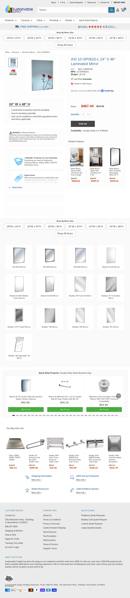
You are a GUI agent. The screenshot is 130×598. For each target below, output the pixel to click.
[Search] (111, 10)
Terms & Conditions (52, 520)
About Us (47, 515)
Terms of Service (50, 544)
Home (7, 52)
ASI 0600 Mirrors (49, 267)
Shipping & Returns (14, 531)
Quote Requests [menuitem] (76, 2)
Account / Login (12, 547)
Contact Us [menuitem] (104, 2)
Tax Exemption (49, 536)
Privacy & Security (51, 524)
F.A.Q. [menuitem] (62, 2)
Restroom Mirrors (28, 52)
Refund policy (49, 540)
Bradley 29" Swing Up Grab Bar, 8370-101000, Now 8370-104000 (34, 459)
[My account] (117, 10)
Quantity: (75, 114)
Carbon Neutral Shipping (54, 528)
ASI (72, 69)
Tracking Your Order (14, 543)
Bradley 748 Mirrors (50, 327)
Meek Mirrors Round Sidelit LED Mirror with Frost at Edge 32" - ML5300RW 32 (76, 172)
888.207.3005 (11, 526)
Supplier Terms (50, 548)
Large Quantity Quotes (91, 528)
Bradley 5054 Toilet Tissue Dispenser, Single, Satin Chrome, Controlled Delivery (54, 459)
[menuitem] (119, 2)
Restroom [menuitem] (9, 20)
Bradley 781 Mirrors (111, 327)
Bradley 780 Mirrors (80, 327)
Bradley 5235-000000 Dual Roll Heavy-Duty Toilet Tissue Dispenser (75, 459)
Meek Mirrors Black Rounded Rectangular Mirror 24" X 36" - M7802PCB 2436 (115, 172)
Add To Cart (26, 409)
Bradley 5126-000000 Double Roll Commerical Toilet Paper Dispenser (95, 459)
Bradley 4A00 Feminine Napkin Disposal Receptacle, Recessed (115, 459)
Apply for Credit (12, 539)
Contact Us (10, 515)
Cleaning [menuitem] (25, 20)
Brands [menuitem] (68, 20)
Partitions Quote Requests (93, 515)
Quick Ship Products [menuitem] (88, 20)
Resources (91, 2)
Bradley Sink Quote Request (94, 520)
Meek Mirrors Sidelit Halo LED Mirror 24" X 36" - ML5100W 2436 (96, 172)
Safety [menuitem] (39, 20)
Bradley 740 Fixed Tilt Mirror (80, 296)
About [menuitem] (53, 2)
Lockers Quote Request (91, 524)
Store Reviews (49, 532)
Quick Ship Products (49, 373)
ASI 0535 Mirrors (19, 267)
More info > (36, 480)
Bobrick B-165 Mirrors (111, 267)
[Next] (118, 395)
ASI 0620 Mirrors (80, 267)
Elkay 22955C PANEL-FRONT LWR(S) (14, 458)
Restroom (15, 52)
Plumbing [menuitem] (54, 20)
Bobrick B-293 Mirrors (50, 296)
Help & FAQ (10, 535)
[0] (122, 9)
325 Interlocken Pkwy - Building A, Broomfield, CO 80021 (19, 521)
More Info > (81, 480)
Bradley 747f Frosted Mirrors (19, 327)
